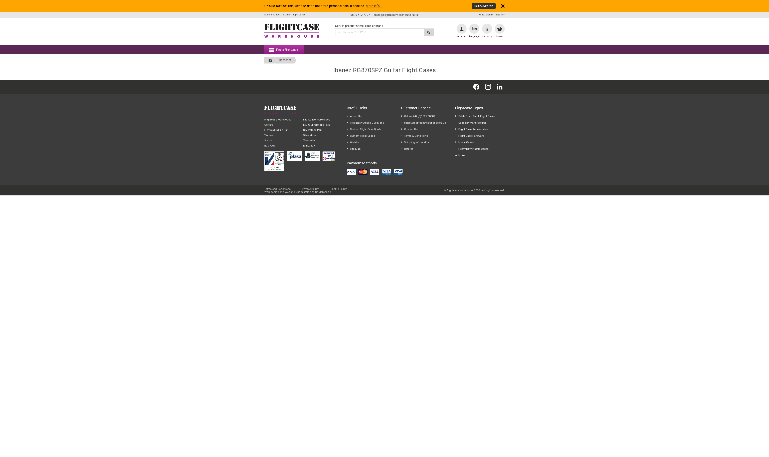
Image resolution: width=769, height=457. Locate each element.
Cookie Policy (338, 188)
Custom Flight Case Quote (365, 129)
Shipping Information (417, 142)
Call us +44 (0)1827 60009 (419, 116)
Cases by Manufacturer (472, 122)
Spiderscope (323, 191)
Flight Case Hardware (471, 135)
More (461, 155)
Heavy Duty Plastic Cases (473, 148)
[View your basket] (500, 29)
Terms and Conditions (277, 188)
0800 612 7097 (360, 14)
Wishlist (355, 142)
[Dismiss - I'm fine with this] (503, 5)
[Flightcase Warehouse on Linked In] (501, 86)
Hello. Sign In (485, 14)
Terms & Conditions (416, 135)
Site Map (355, 148)
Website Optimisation (298, 191)
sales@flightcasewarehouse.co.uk (396, 14)
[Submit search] (429, 32)
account (461, 36)
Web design (271, 191)
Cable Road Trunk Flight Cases (476, 116)
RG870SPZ (285, 60)
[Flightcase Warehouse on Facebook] (477, 86)
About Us (355, 116)
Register (500, 14)
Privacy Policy (310, 188)
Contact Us (411, 129)
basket (499, 36)
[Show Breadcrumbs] (270, 60)
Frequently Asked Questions (367, 122)
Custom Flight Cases (362, 135)
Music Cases (466, 142)
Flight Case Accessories (473, 129)
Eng (474, 28)
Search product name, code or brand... (360, 25)
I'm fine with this (483, 6)
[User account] (462, 29)
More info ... (374, 6)
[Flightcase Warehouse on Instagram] (489, 86)
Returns (408, 148)
